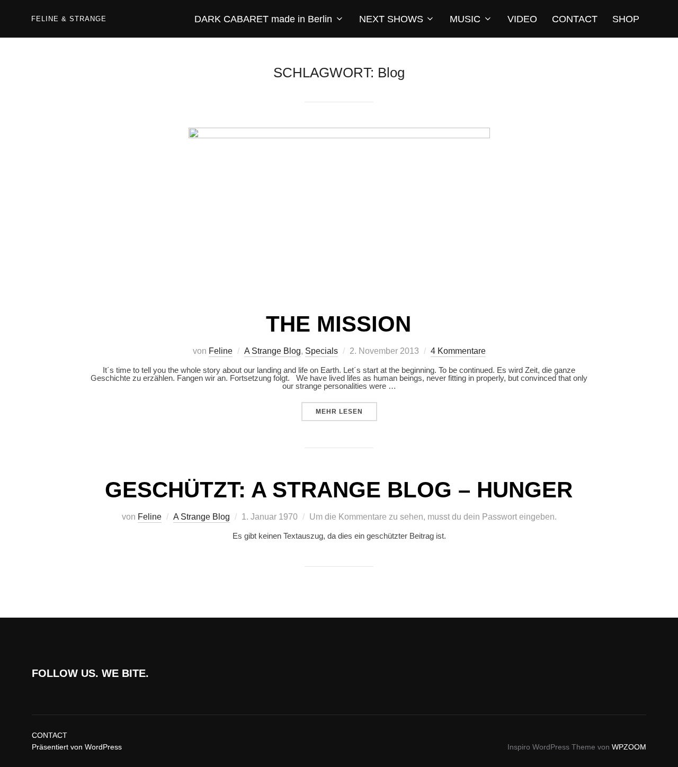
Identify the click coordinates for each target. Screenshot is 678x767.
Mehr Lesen (346, 411)
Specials (321, 350)
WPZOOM (629, 747)
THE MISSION (338, 323)
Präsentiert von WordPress (77, 747)
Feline (221, 350)
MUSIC (465, 19)
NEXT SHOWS (391, 19)
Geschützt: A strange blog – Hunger (339, 489)
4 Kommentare (458, 350)
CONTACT (574, 19)
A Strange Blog (272, 350)
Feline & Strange (68, 19)
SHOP (625, 19)
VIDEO (522, 19)
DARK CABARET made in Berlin (263, 19)
